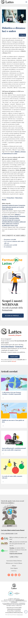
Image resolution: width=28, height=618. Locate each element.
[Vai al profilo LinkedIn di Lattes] (16, 575)
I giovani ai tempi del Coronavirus (11, 220)
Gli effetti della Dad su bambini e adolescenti (14, 221)
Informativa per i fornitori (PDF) (14, 607)
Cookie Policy (17, 610)
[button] (26, 2)
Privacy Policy (10, 610)
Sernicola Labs (20, 614)
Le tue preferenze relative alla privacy (14, 612)
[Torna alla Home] (7, 2)
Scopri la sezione (14, 356)
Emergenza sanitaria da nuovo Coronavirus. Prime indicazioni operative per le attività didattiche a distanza (13, 207)
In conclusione (8, 246)
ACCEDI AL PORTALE (12, 315)
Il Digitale (22, 35)
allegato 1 (17, 214)
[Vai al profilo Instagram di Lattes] (12, 575)
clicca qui (14, 361)
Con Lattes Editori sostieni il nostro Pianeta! (12, 530)
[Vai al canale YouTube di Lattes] (19, 575)
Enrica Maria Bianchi (7, 346)
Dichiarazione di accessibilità (14, 609)
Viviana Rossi (10, 197)
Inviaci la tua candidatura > (8, 502)
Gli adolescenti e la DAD (10, 245)
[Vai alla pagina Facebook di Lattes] (9, 575)
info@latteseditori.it (19, 599)
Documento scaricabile (10, 239)
